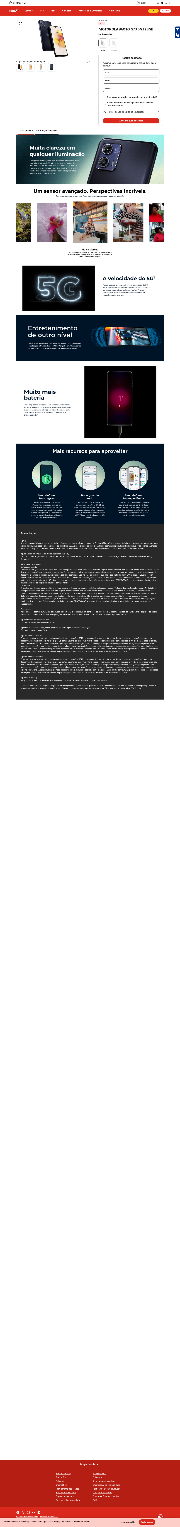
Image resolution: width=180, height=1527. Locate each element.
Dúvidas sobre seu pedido (68, 1500)
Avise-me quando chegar (131, 120)
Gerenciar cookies (128, 1522)
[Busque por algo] (139, 3)
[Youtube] (33, 1511)
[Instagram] (28, 1511)
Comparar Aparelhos (102, 1492)
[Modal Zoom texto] (167, 3)
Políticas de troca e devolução (106, 1489)
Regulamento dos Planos (67, 1489)
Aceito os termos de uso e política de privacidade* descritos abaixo (130, 104)
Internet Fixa (61, 1485)
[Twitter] (23, 1511)
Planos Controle (63, 1473)
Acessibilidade (99, 1473)
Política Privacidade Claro (27, 1517)
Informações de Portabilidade (106, 1485)
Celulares (60, 1481)
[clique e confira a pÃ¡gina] (15, 11)
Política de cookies (82, 1522)
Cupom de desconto (65, 1496)
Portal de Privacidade (49, 1517)
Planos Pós (61, 1477)
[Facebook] (17, 1511)
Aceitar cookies (147, 1522)
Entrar (167, 11)
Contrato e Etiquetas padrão (106, 1496)
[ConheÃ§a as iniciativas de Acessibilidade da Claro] (158, 3)
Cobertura (97, 1477)
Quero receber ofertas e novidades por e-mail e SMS (132, 97)
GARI (95, 1500)
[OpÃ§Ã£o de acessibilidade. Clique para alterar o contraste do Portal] (162, 3)
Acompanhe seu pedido (104, 1481)
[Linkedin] (38, 1511)
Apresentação (26, 130)
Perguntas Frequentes (66, 1492)
